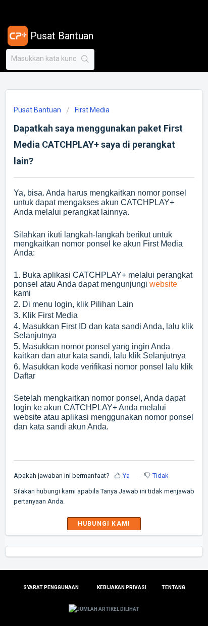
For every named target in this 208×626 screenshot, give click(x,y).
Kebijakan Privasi (121, 587)
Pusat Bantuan (37, 110)
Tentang (173, 587)
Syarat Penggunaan (51, 587)
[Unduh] (85, 308)
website (163, 284)
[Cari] (85, 59)
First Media (92, 110)
